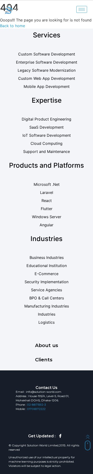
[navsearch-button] (73, 9)
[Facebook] (60, 436)
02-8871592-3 (36, 404)
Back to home (12, 25)
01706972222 (36, 409)
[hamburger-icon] (81, 9)
